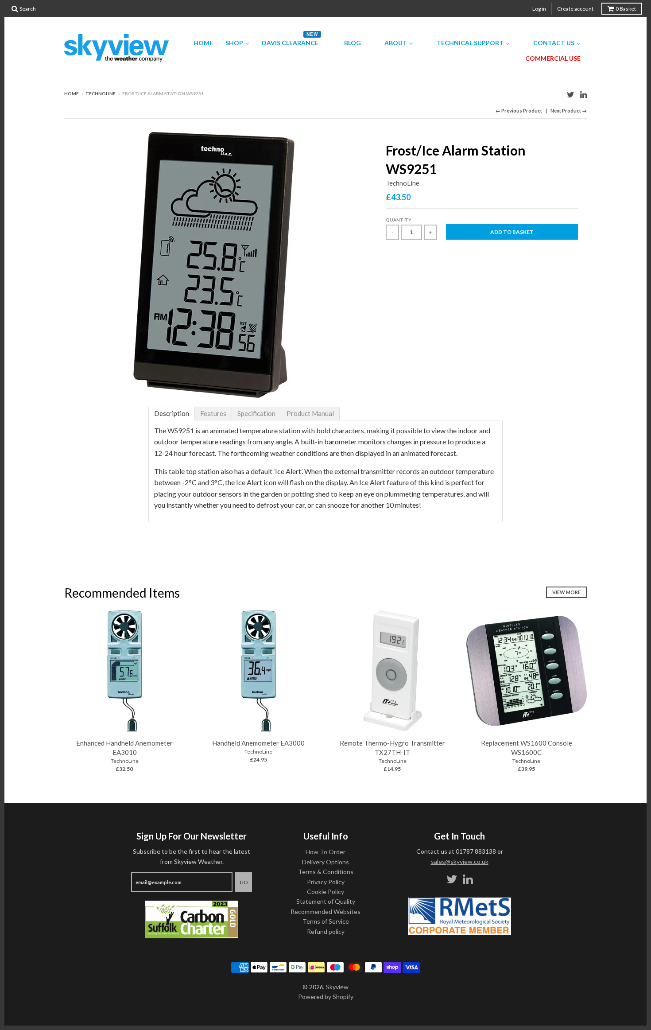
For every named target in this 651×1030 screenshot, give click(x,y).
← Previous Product (519, 110)
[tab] (171, 413)
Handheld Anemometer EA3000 (258, 743)
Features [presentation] (213, 413)
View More (566, 592)
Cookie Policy (325, 891)
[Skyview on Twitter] (570, 94)
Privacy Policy (326, 882)
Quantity (398, 219)
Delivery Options (325, 862)
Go (244, 882)
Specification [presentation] (256, 413)
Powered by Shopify (325, 996)
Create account (575, 8)
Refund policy (326, 931)
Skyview (337, 987)
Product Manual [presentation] (310, 413)
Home (71, 93)
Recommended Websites (325, 911)
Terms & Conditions (325, 871)
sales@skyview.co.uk (459, 861)
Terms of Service (325, 921)
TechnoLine (100, 93)
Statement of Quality (325, 901)
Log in (539, 8)
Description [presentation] (171, 413)
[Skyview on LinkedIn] (583, 94)
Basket (626, 8)
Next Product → (568, 110)
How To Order (325, 851)
